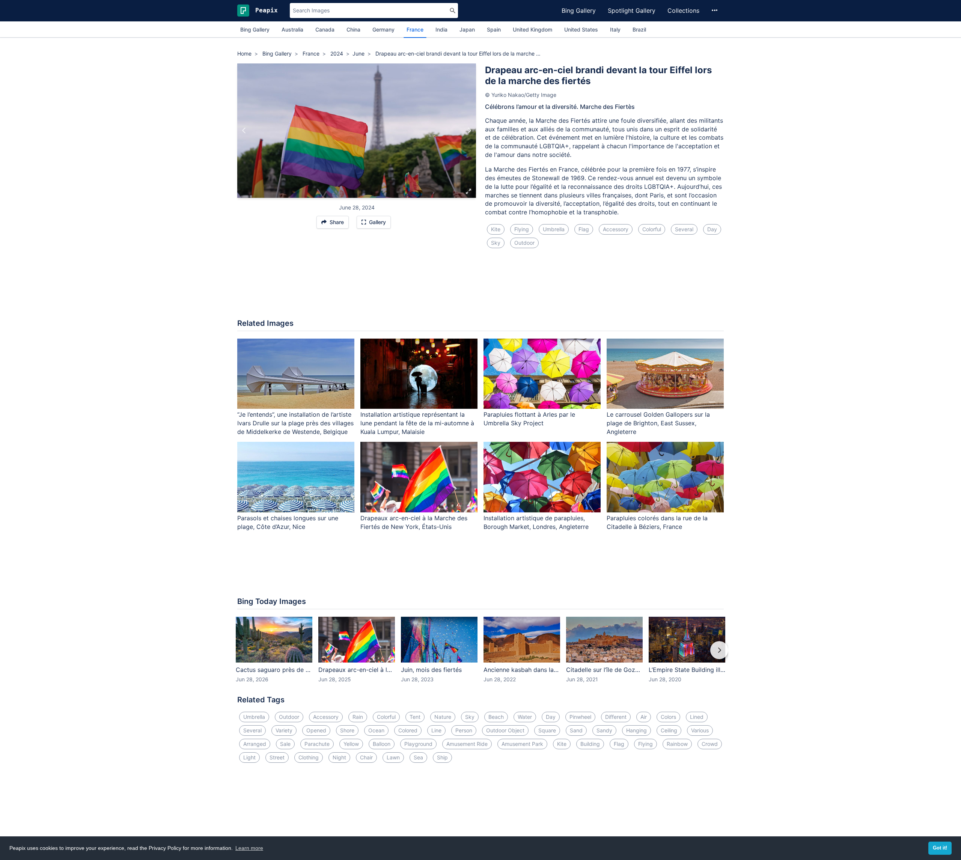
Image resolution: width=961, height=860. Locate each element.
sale (285, 744)
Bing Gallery (579, 10)
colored (407, 730)
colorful (651, 229)
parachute (317, 744)
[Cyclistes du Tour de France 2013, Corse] (469, 130)
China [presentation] (353, 29)
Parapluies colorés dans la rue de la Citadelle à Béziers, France (657, 522)
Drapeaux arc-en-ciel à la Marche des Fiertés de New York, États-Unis (413, 522)
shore (347, 730)
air (643, 717)
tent (415, 717)
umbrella (554, 229)
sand (576, 730)
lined (696, 717)
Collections (683, 10)
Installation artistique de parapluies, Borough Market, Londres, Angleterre (536, 522)
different (616, 717)
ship (442, 757)
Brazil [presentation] (639, 29)
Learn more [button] (249, 848)
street (277, 757)
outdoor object (505, 730)
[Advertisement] (480, 287)
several (684, 229)
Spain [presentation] (494, 29)
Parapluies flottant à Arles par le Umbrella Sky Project (529, 419)
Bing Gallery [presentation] (255, 29)
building (590, 744)
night (339, 757)
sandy (604, 730)
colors (668, 717)
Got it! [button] (940, 848)
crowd (710, 744)
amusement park (522, 744)
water (525, 717)
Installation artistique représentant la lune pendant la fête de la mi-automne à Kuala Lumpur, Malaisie (417, 423)
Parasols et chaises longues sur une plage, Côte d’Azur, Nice (287, 522)
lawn (393, 757)
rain (357, 717)
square (547, 730)
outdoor (524, 242)
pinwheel (580, 717)
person (463, 730)
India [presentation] (441, 29)
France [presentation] (415, 29)
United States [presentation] (581, 29)
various (700, 730)
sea (418, 757)
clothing (308, 757)
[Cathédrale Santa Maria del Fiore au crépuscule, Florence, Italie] (244, 130)
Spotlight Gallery (631, 10)
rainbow (677, 744)
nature (442, 717)
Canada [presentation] (324, 29)
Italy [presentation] (615, 29)
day (712, 229)
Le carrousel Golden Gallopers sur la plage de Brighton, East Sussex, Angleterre (658, 423)
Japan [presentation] (467, 29)
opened (316, 730)
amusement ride (467, 744)
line (436, 730)
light (249, 757)
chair (366, 757)
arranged (254, 744)
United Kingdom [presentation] (532, 29)
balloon (381, 744)
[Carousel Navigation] (480, 655)
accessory (615, 229)
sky (495, 242)
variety (284, 730)
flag (583, 229)
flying (521, 229)
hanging (636, 730)
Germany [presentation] (383, 29)
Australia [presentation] (292, 29)
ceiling (669, 730)
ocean (376, 730)
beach (496, 717)
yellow (351, 744)
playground (418, 744)
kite (495, 229)
